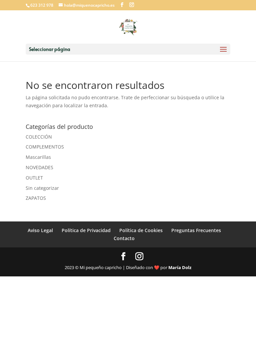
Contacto (124, 238)
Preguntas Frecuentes (196, 230)
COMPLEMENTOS (45, 147)
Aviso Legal (40, 230)
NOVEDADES (39, 167)
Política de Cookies (141, 230)
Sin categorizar (42, 188)
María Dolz (179, 267)
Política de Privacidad (86, 230)
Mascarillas (38, 157)
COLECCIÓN (39, 137)
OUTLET (34, 177)
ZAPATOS (36, 198)
